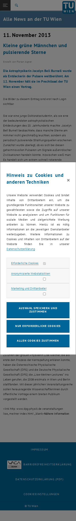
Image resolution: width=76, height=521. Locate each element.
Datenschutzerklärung (21, 249)
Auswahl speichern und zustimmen (38, 309)
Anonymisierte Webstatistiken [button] (30, 273)
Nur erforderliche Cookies (38, 326)
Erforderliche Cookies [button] (25, 263)
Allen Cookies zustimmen (38, 340)
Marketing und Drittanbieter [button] (28, 288)
